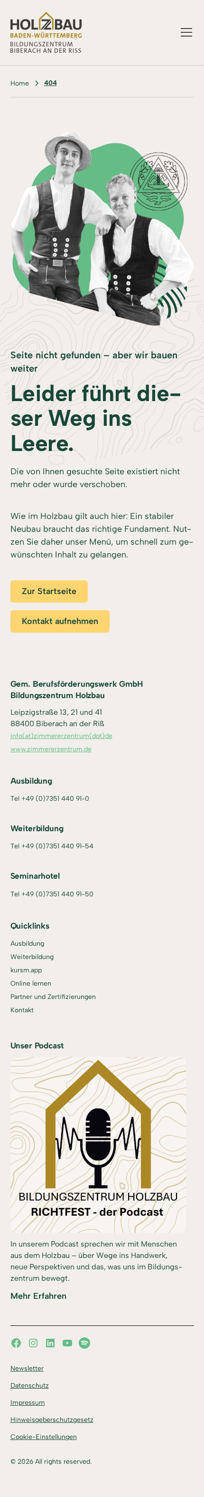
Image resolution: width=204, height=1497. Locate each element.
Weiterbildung (32, 957)
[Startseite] (46, 32)
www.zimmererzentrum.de (51, 749)
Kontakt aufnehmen (60, 621)
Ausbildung (27, 944)
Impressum (27, 1403)
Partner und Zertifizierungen (53, 997)
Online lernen (30, 983)
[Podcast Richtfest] (98, 1145)
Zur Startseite (49, 591)
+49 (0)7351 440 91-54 (57, 846)
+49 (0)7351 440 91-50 (57, 894)
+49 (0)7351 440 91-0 (55, 799)
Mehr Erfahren (38, 1296)
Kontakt (22, 1010)
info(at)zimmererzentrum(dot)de (61, 736)
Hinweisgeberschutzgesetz (51, 1420)
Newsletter (27, 1368)
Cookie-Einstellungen (43, 1437)
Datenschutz (29, 1386)
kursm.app (26, 970)
